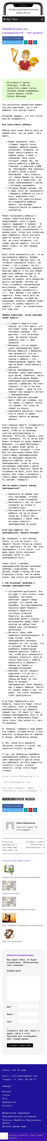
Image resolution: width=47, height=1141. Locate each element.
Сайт (9, 1021)
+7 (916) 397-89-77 (25, 1079)
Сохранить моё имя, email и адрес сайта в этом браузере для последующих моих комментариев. (23, 1034)
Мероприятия (9, 1102)
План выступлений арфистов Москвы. (19, 909)
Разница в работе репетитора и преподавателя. (35, 845)
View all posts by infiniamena (27, 828)
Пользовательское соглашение (19, 1116)
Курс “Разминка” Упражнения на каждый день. (23, 925)
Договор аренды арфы (14, 1126)
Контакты (7, 1105)
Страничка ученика (10, 893)
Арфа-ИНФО (19, 799)
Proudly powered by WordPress (15, 1135)
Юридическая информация (16, 1113)
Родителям (30, 799)
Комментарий (12, 972)
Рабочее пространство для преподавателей (21, 877)
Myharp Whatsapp (16, 96)
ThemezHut (13, 1138)
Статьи (6, 1095)
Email (11, 1014)
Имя (10, 1007)
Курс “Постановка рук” (12, 941)
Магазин (6, 1091)
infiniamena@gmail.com (24, 1076)
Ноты (4, 1098)
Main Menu (12, 19)
